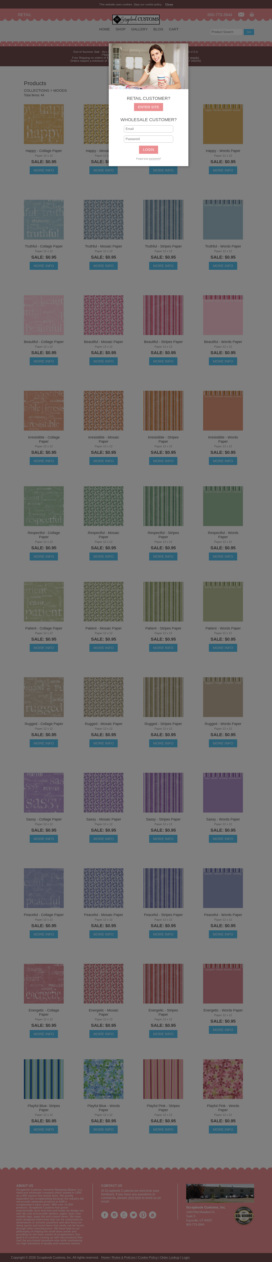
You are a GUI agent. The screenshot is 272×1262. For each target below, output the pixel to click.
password (154, 158)
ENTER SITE (148, 107)
